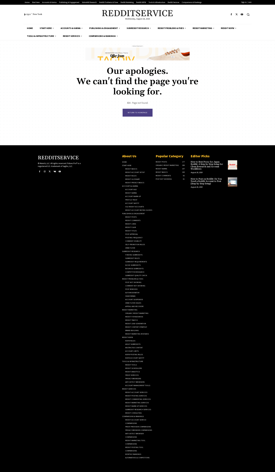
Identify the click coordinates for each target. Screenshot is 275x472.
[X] (237, 14)
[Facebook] (231, 14)
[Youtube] (242, 14)
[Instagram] (44, 171)
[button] (248, 14)
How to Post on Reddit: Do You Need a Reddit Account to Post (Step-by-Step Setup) (206, 181)
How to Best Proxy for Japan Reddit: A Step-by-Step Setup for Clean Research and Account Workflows (207, 165)
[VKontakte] (55, 171)
